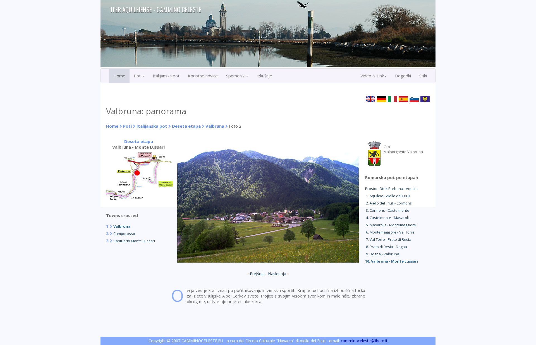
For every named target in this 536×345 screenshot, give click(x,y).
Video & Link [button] (372, 75)
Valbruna (214, 126)
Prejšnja (257, 273)
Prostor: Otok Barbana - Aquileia (392, 188)
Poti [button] (138, 75)
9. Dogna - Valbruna (382, 253)
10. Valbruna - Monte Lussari (391, 261)
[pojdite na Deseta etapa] (139, 198)
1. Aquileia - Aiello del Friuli (387, 195)
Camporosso (124, 233)
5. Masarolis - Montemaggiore (390, 224)
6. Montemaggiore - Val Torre (390, 232)
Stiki (423, 75)
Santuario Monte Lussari (134, 240)
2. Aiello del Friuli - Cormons (388, 203)
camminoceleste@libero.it (364, 340)
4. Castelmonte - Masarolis (388, 217)
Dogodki (403, 75)
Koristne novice (203, 75)
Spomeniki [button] (235, 75)
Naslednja (277, 273)
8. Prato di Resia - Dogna (386, 246)
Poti (127, 126)
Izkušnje (264, 75)
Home (119, 75)
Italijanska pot (166, 75)
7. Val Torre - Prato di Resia (388, 239)
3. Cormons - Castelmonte (387, 210)
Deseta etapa (186, 126)
